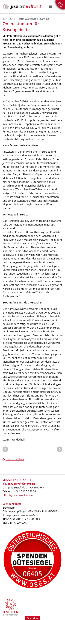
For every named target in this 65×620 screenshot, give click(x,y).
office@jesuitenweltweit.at (18, 495)
